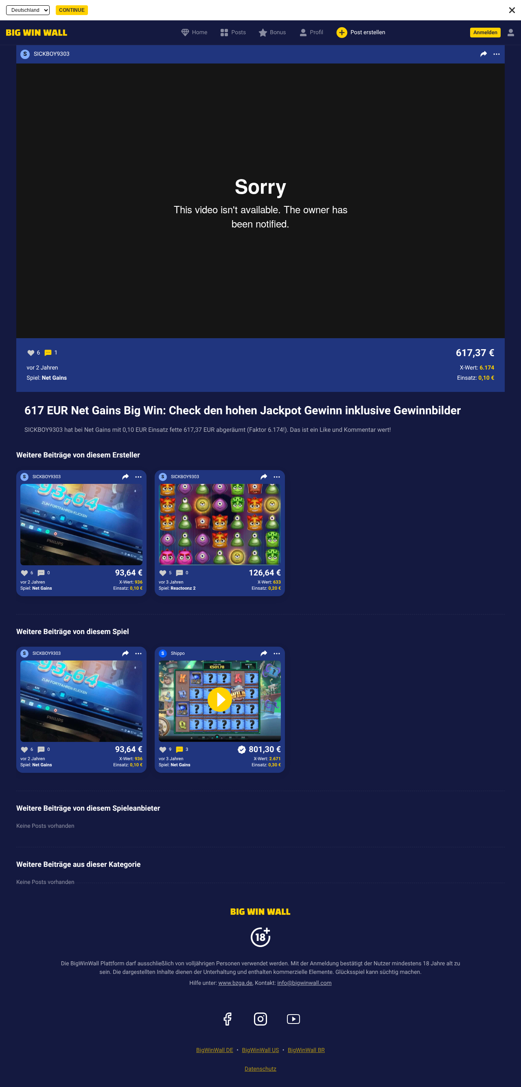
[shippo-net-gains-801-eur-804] (220, 702)
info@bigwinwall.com (304, 983)
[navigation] (34, 33)
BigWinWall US (260, 1050)
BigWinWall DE (214, 1050)
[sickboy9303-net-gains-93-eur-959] (81, 525)
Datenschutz (260, 1069)
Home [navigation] (200, 32)
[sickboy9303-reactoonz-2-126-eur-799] (220, 525)
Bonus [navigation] (278, 32)
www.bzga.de (235, 983)
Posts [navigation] (238, 32)
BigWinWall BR (306, 1050)
